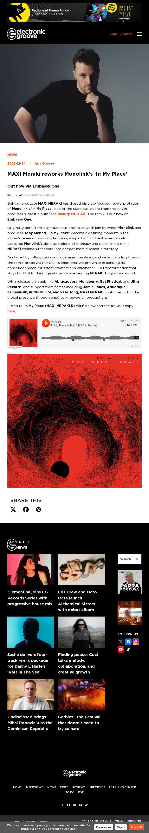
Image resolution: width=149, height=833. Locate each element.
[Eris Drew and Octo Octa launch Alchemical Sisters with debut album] (81, 569)
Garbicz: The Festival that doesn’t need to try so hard (79, 722)
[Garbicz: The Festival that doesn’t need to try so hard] (81, 694)
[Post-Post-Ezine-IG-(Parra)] (130, 593)
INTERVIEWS (34, 787)
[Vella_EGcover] (130, 624)
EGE (81, 792)
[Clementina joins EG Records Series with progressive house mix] (30, 569)
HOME (17, 787)
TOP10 (69, 792)
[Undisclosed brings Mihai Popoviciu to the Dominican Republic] (30, 694)
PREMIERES (97, 787)
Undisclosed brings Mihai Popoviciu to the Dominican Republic (30, 722)
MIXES (64, 787)
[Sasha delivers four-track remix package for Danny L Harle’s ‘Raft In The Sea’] (30, 632)
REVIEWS (79, 787)
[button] (139, 34)
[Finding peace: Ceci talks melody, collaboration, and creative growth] (81, 632)
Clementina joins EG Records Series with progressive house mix (29, 597)
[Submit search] (137, 559)
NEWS (12, 155)
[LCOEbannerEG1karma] (74, 21)
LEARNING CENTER (122, 787)
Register (126, 34)
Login (113, 34)
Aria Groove (44, 163)
